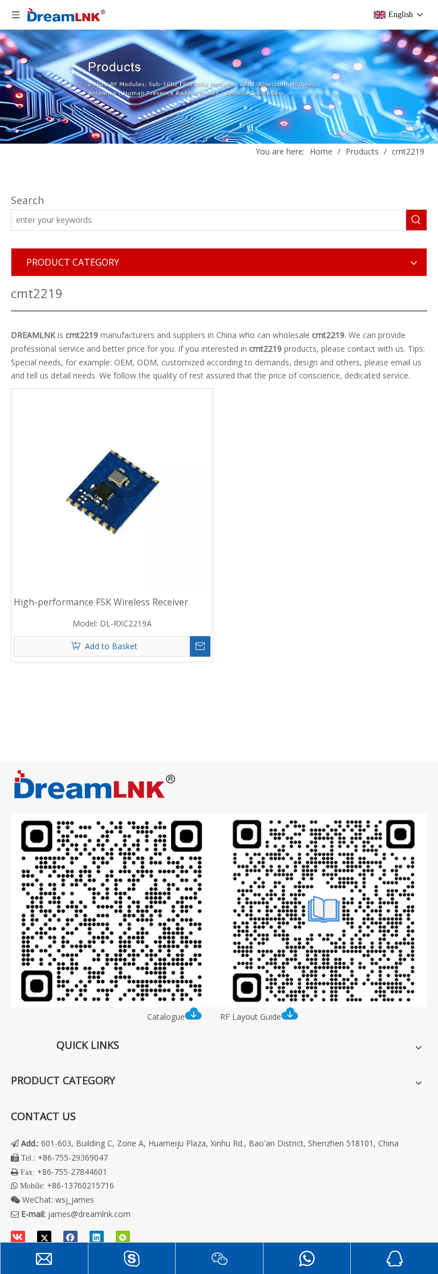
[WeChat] (123, 1238)
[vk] (18, 1238)
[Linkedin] (97, 1238)
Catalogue (166, 1016)
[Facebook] (70, 1238)
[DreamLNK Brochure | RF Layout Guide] (219, 910)
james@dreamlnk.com (89, 1213)
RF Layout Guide (250, 1016)
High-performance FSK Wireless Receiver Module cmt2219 (101, 602)
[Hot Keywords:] (416, 220)
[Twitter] (44, 1238)
